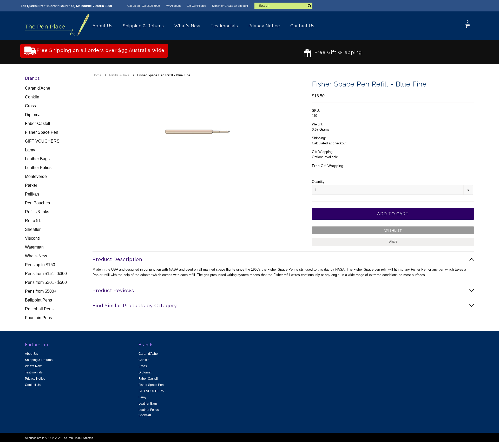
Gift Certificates (196, 5)
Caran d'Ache (37, 88)
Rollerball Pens (39, 309)
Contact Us (302, 25)
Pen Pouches (37, 203)
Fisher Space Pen (41, 132)
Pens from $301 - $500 (46, 282)
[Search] (309, 5)
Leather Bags (37, 159)
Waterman (34, 247)
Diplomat (33, 114)
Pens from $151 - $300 (46, 273)
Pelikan (32, 194)
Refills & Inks (37, 212)
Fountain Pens (38, 318)
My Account (173, 5)
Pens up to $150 (40, 265)
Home (97, 75)
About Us (103, 25)
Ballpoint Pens (38, 300)
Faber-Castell (37, 123)
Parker (31, 185)
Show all (145, 415)
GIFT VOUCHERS (42, 141)
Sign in (216, 5)
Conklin (32, 97)
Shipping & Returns (143, 25)
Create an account (236, 5)
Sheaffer (33, 229)
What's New (187, 25)
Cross (30, 106)
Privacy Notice (264, 25)
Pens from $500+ (40, 291)
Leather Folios (38, 167)
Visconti (32, 238)
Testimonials (224, 25)
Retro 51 (33, 220)
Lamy (30, 150)
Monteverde (36, 176)
